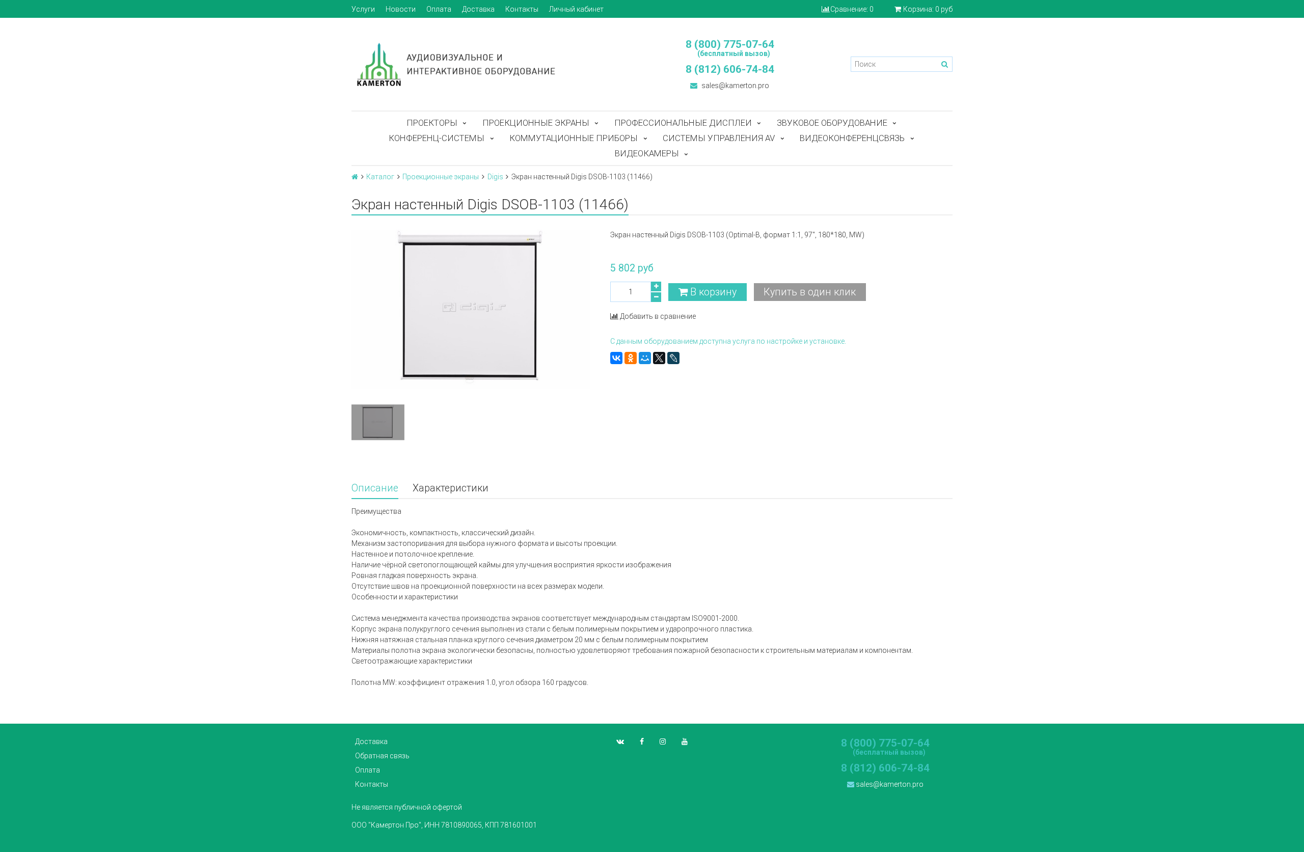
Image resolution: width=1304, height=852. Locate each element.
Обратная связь (382, 756)
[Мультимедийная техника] (496, 64)
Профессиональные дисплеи (683, 123)
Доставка (478, 9)
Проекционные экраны (535, 123)
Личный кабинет (576, 9)
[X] (659, 358)
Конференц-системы (436, 138)
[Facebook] (641, 741)
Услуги (363, 9)
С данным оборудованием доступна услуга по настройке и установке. (728, 341)
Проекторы (431, 123)
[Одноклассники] (630, 358)
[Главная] (354, 176)
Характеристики (450, 488)
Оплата (438, 9)
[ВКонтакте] (616, 358)
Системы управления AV (719, 138)
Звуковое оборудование (832, 123)
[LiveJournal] (673, 358)
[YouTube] (684, 741)
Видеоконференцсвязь (852, 138)
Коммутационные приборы (573, 138)
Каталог (380, 176)
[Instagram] (662, 741)
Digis (495, 176)
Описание (374, 488)
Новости (401, 9)
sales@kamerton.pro (734, 85)
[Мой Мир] (645, 358)
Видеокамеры (647, 153)
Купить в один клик (810, 292)
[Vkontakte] (620, 741)
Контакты (521, 9)
